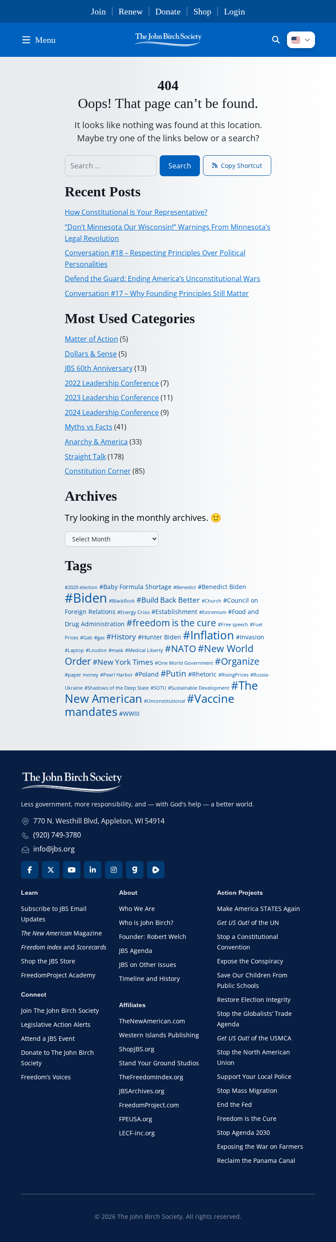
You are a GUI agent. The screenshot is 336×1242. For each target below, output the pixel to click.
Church (213, 601)
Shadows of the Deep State (118, 688)
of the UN (248, 922)
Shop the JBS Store (48, 961)
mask (117, 650)
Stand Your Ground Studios (159, 1063)
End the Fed (234, 1104)
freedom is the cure (174, 623)
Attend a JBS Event (48, 1038)
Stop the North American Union (253, 1057)
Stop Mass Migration (247, 1090)
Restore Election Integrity (253, 999)
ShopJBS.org (136, 1049)
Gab (87, 638)
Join (98, 11)
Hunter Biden (161, 637)
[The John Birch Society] (168, 39)
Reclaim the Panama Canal (256, 1160)
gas (101, 638)
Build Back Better (170, 600)
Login (234, 11)
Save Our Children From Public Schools (252, 980)
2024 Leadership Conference (112, 412)
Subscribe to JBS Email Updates (54, 913)
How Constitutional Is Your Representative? (136, 212)
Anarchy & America (96, 442)
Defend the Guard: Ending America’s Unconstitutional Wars (162, 278)
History (123, 636)
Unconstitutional (166, 701)
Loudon (98, 650)
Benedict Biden (224, 587)
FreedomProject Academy (58, 975)
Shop (202, 11)
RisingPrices (234, 675)
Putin (176, 673)
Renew (131, 11)
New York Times (125, 662)
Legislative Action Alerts (56, 1024)
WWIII (131, 713)
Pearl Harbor (118, 675)
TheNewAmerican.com (152, 1021)
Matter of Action (91, 339)
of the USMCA (254, 1038)
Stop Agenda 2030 (243, 1132)
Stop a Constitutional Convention (247, 941)
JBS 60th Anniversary (99, 368)
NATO (183, 648)
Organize (240, 661)
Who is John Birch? (146, 922)
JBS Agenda (135, 950)
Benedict (186, 587)
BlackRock (123, 601)
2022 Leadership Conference (112, 383)
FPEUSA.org (135, 1119)
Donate (168, 11)
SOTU (160, 688)
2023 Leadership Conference (112, 397)
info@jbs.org (54, 849)
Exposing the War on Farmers (260, 1146)
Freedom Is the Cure (246, 1118)
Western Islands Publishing (159, 1035)
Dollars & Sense (91, 354)
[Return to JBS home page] (71, 784)
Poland (149, 674)
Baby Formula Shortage (137, 587)
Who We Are (137, 908)
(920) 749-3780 (57, 835)
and (63, 947)
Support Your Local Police (254, 1076)
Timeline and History (149, 978)
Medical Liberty (145, 650)
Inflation (212, 635)
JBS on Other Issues (147, 964)
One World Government (185, 663)
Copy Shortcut (241, 165)
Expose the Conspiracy (250, 961)
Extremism (214, 612)
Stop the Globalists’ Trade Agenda (254, 1018)
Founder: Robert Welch (152, 936)
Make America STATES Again (258, 908)
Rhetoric (204, 674)
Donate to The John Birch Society (57, 1057)
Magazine (61, 933)
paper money (83, 675)
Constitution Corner (98, 471)
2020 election (83, 587)
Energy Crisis (135, 612)
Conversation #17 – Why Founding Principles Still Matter (157, 293)
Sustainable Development (200, 688)
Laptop (76, 650)
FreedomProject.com (149, 1105)
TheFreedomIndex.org (151, 1077)
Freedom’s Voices (46, 1077)
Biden (90, 598)
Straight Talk (85, 456)
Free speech (234, 624)
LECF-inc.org (137, 1133)
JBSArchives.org (141, 1091)
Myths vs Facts (88, 427)
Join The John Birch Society (60, 1010)
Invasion (252, 637)
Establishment (176, 611)
